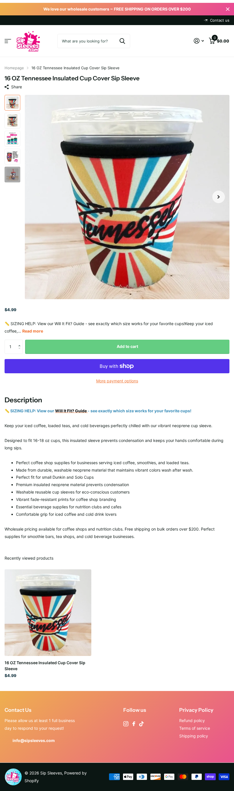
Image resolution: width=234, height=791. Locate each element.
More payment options (117, 380)
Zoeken (122, 41)
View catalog (8, 41)
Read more (32, 331)
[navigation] (12, 103)
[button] (218, 197)
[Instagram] (125, 723)
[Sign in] (198, 40)
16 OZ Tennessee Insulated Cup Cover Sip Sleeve (45, 665)
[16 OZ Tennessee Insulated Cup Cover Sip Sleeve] (48, 612)
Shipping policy (193, 735)
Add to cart (127, 346)
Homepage (14, 68)
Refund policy (192, 720)
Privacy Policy (196, 710)
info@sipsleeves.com (34, 740)
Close (227, 9)
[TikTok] (141, 723)
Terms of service (194, 728)
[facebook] (133, 723)
